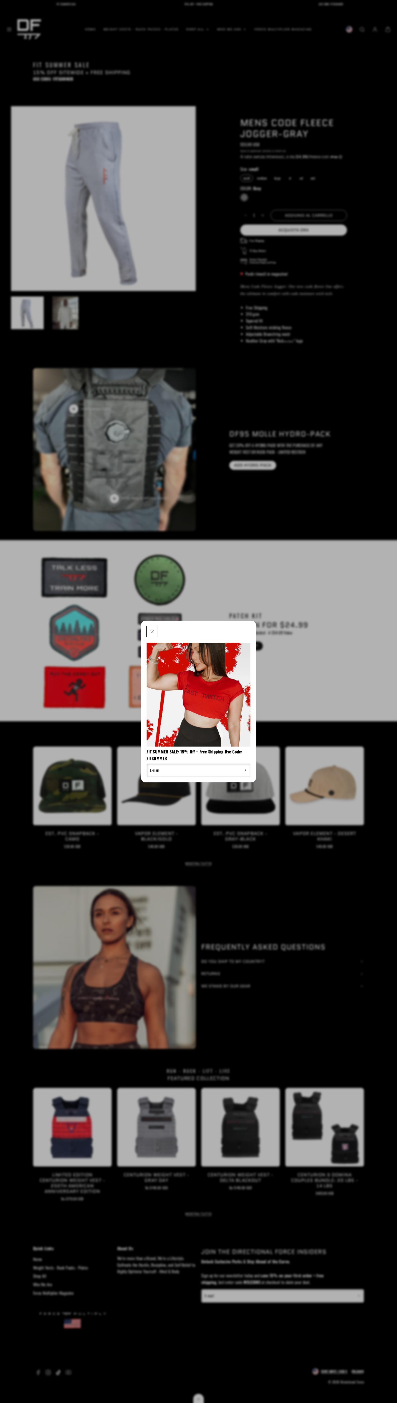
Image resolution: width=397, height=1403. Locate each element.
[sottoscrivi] (245, 770)
